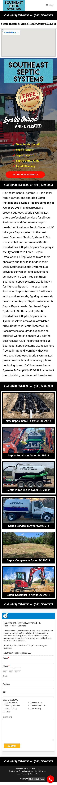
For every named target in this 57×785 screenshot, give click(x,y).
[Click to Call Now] (50, 779)
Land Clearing (40, 771)
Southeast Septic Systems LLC (27, 768)
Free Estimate (22, 774)
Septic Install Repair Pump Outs (21, 771)
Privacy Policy (35, 774)
